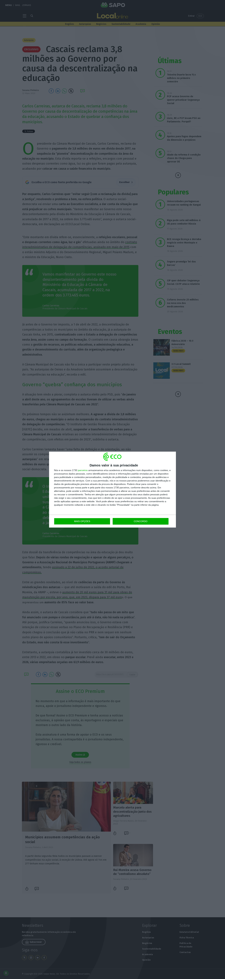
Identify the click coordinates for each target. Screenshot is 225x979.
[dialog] (112, 490)
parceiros (83, 470)
